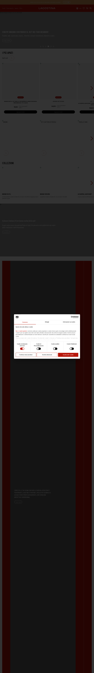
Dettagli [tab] (47, 322)
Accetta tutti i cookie (68, 354)
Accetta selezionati (47, 354)
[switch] (39, 349)
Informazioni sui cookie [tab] (69, 322)
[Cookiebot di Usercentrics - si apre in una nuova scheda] (72, 317)
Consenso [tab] (25, 322)
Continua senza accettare (25, 354)
